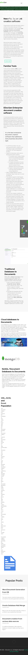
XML (3, 398)
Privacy (16, 651)
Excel (3, 403)
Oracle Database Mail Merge (13, 605)
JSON (8, 398)
